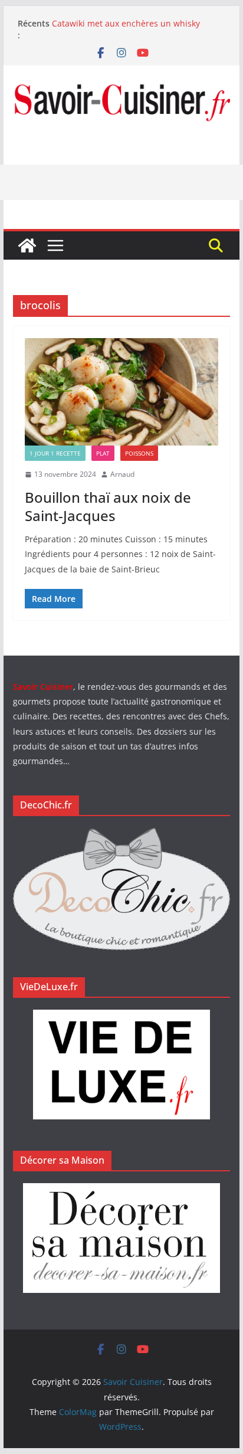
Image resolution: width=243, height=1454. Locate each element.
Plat (103, 453)
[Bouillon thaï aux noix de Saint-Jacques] (121, 392)
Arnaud (122, 474)
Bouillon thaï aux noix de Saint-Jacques (108, 506)
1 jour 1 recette (55, 453)
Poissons (139, 453)
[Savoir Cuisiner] (27, 245)
